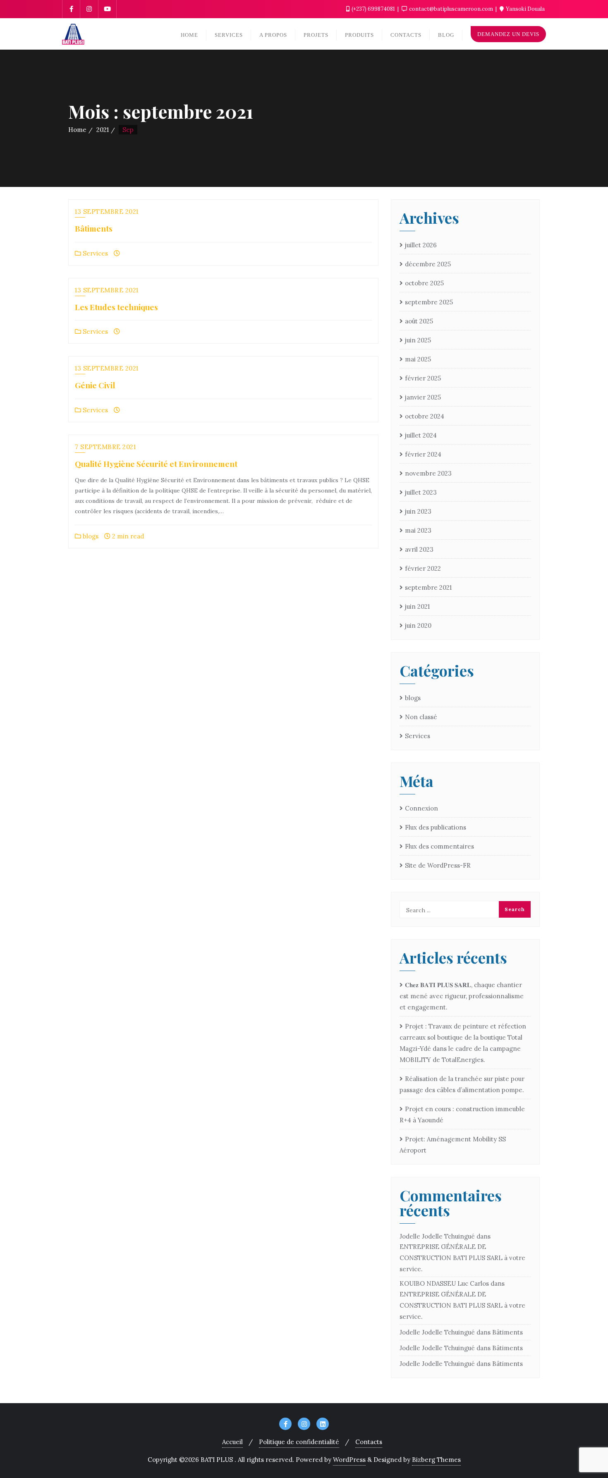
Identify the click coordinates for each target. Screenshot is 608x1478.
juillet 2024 (421, 435)
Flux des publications (435, 827)
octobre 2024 (424, 416)
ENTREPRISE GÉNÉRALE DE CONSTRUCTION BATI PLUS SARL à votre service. (462, 1258)
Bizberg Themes (436, 1460)
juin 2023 (418, 511)
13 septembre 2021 (107, 211)
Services (94, 253)
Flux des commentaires (439, 846)
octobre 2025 (424, 283)
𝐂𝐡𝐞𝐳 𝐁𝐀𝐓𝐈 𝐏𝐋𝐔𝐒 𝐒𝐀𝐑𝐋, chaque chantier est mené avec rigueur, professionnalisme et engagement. (462, 996)
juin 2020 (418, 625)
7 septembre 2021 (105, 447)
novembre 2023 (428, 473)
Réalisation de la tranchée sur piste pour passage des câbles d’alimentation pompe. (462, 1084)
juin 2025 (418, 340)
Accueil (232, 1442)
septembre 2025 (429, 302)
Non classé (421, 717)
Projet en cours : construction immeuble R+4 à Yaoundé (462, 1114)
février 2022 (423, 568)
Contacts (368, 1442)
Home (77, 130)
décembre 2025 (428, 264)
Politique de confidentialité (299, 1442)
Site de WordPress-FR (438, 865)
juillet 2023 (421, 492)
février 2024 (423, 454)
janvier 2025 (423, 397)
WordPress (349, 1460)
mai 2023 (418, 530)
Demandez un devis (508, 34)
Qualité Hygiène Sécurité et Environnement (156, 463)
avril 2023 (419, 549)
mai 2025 (418, 359)
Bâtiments (94, 228)
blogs (89, 536)
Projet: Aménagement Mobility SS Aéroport (453, 1144)
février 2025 (423, 378)
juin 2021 (417, 606)
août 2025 (419, 321)
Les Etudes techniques (116, 306)
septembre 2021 (428, 587)
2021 (102, 130)
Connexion (421, 808)
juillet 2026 (421, 245)
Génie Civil (95, 385)
